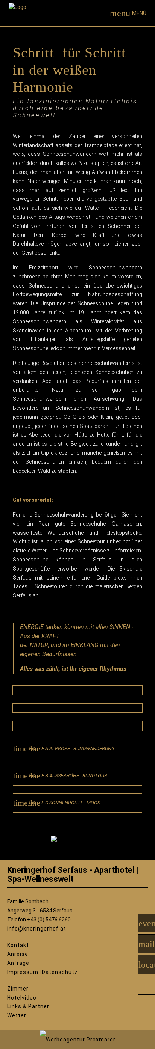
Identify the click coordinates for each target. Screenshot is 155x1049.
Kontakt (18, 945)
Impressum (22, 972)
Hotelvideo (21, 998)
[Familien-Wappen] (77, 846)
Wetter (16, 1015)
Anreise (17, 954)
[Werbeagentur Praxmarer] (77, 1039)
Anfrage (18, 963)
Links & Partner (28, 1006)
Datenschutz (60, 972)
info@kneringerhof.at (36, 929)
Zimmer (18, 989)
